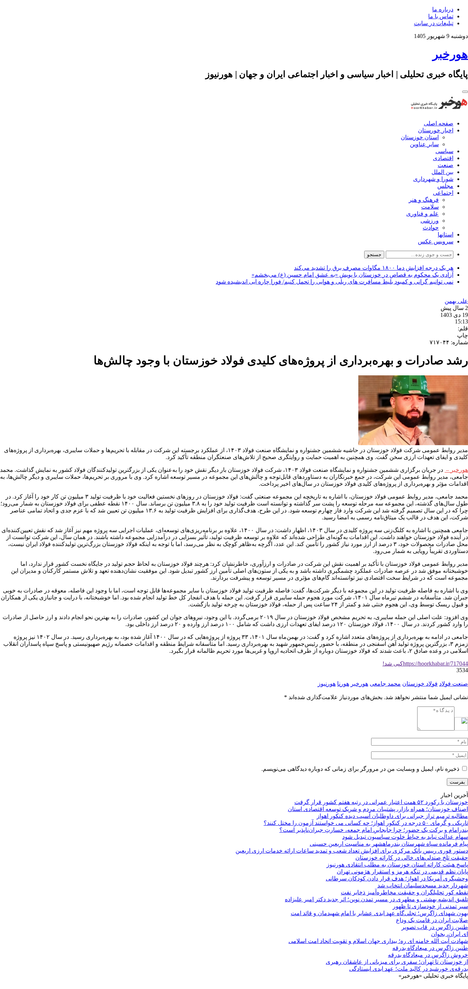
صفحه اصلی (438, 123)
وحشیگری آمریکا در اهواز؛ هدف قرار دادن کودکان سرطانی (397, 878)
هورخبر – (456, 470)
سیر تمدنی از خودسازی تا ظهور (430, 906)
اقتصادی (443, 158)
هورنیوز (327, 684)
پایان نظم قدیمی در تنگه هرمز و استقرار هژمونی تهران (402, 871)
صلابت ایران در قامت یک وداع (432, 920)
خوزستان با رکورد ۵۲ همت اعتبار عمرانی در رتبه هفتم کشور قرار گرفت (381, 802)
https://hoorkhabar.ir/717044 (425, 663)
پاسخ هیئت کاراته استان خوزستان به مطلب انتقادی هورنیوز (397, 864)
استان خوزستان (420, 137)
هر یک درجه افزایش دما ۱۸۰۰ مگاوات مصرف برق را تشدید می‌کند (373, 268)
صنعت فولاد (453, 684)
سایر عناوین (424, 144)
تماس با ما (440, 16)
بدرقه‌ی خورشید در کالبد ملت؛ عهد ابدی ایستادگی (408, 969)
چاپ (462, 335)
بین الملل (442, 172)
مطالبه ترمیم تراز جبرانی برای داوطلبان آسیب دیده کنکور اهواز (392, 816)
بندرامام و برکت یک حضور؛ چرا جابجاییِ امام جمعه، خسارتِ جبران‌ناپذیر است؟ (373, 830)
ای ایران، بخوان (449, 934)
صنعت (445, 165)
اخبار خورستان (435, 130)
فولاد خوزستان (420, 684)
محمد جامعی (385, 684)
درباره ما (442, 9)
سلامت (430, 207)
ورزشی (429, 220)
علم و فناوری (422, 214)
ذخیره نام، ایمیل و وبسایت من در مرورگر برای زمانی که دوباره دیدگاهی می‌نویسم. (360, 769)
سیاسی (444, 151)
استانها (445, 234)
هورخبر (359, 684)
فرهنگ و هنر (424, 200)
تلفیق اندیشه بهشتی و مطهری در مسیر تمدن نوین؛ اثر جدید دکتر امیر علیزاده (376, 899)
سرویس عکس (435, 241)
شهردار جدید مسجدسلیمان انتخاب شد (422, 885)
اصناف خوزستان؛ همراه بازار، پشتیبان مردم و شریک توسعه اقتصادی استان (378, 809)
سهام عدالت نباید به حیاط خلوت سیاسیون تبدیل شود (405, 837)
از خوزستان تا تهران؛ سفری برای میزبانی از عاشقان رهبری (397, 962)
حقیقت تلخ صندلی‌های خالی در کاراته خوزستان (411, 858)
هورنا (343, 684)
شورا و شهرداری (433, 179)
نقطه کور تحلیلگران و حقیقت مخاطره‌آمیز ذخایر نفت (404, 892)
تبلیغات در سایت (433, 23)
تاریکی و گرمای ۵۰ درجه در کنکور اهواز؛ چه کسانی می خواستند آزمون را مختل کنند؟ (366, 823)
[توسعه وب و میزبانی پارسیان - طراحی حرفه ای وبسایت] (449, 985)
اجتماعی (443, 193)
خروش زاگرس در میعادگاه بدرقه (428, 955)
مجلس (445, 186)
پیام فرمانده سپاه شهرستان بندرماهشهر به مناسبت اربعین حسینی (389, 844)
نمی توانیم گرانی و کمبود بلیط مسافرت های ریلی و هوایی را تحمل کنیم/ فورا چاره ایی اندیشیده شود (334, 281)
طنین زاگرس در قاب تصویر (434, 927)
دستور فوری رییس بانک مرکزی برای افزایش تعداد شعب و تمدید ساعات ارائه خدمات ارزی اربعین (351, 851)
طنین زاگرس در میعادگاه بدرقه (430, 948)
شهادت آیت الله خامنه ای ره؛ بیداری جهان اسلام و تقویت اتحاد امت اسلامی (378, 941)
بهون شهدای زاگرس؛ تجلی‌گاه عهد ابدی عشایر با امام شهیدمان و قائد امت (379, 913)
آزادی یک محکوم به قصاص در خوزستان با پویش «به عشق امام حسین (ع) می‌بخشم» (352, 275)
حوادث (431, 227)
